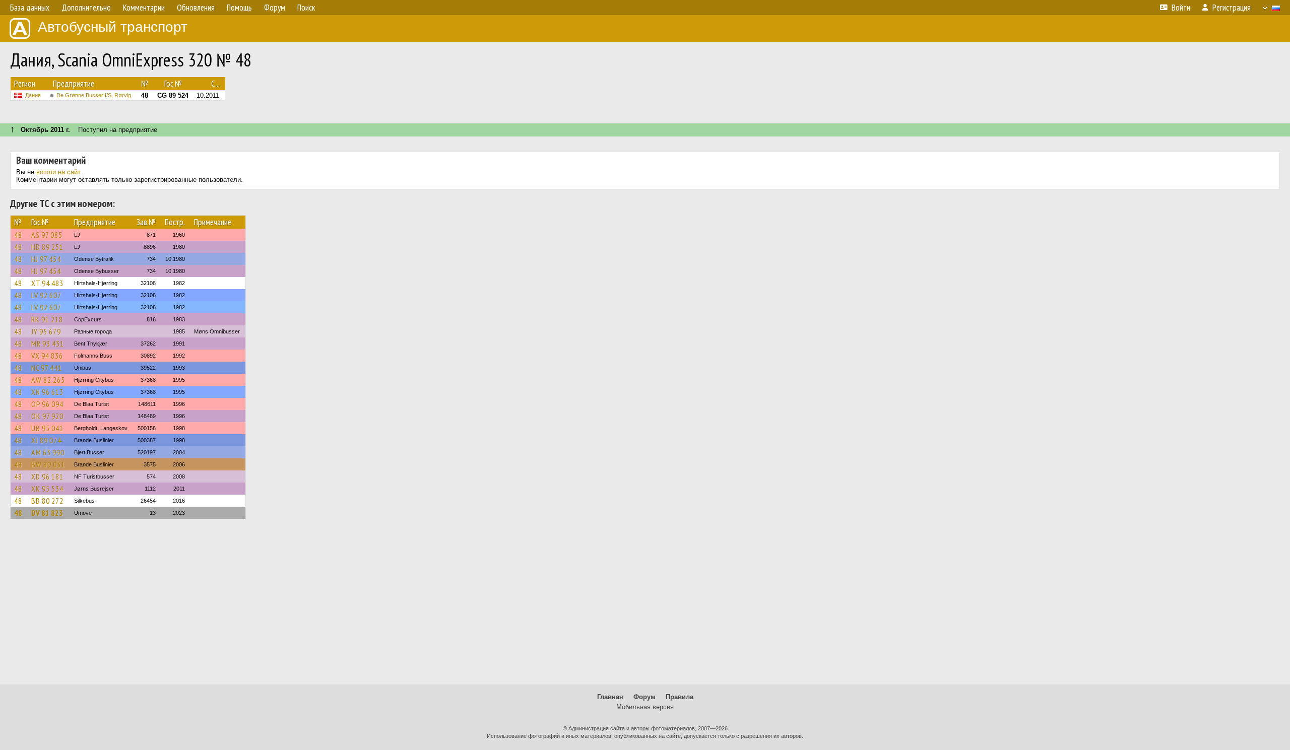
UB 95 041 (47, 428)
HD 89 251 (47, 247)
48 (18, 235)
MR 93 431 (47, 343)
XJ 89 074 (46, 440)
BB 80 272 (47, 501)
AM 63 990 (47, 452)
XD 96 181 (47, 476)
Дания (33, 95)
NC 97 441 (46, 368)
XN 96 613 (47, 392)
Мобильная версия (645, 707)
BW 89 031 (48, 464)
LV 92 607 (46, 295)
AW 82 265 (48, 380)
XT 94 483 (47, 283)
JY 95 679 (46, 331)
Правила (679, 697)
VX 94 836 (47, 356)
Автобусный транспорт (112, 27)
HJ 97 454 (46, 259)
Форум (644, 697)
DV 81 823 (47, 513)
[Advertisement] (645, 606)
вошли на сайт (58, 172)
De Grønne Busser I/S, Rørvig (93, 95)
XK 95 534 (47, 489)
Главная (610, 697)
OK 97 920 (47, 416)
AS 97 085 (46, 235)
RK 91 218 (47, 319)
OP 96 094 (47, 404)
